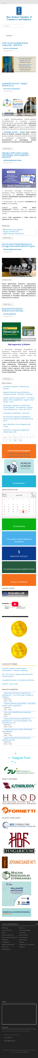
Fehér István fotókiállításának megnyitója (17, 712)
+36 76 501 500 (8, 1038)
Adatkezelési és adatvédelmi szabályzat (26, 946)
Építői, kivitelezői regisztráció (10, 937)
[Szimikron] (19, 787)
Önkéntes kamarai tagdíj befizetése (19, 456)
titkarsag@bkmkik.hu (9, 1041)
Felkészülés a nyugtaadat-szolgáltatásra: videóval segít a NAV (16, 431)
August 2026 (19, 495)
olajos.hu (25, 1052)
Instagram (11, 30)
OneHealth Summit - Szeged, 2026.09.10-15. (14, 84)
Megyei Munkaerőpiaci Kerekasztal (8, 946)
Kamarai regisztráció (7, 935)
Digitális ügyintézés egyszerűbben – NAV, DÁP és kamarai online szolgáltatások (19, 704)
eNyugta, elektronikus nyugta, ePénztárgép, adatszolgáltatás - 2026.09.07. (16, 155)
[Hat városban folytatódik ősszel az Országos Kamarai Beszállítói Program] (19, 267)
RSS (14, 30)
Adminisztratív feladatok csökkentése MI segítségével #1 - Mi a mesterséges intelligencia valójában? (17, 695)
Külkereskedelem (23, 935)
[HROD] (19, 800)
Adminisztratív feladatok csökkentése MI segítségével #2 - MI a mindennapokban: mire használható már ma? (17, 721)
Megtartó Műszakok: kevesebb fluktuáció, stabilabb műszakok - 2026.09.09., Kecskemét (18, 393)
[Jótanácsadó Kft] (19, 863)
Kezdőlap (21, 942)
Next (15, 440)
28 (23, 511)
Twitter (7, 30)
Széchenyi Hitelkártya (25, 930)
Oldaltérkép (5, 928)
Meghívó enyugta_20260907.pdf (13, 233)
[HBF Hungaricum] (19, 844)
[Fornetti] (19, 811)
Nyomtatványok (6, 949)
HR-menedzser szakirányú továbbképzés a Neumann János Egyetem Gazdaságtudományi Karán (18, 419)
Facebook (4, 30)
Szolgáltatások (6, 942)
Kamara (4, 932)
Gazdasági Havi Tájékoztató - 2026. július (16, 413)
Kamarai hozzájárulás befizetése (19, 454)
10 (10, 440)
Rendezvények (23, 940)
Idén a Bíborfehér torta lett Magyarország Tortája (16, 425)
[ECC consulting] (19, 826)
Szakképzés (5, 940)
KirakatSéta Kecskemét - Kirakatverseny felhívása (12, 309)
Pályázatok (22, 928)
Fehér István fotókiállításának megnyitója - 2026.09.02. (15, 44)
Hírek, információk (7, 930)
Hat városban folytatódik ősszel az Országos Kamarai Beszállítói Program (18, 245)
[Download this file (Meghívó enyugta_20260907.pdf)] (19, 230)
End (20, 440)
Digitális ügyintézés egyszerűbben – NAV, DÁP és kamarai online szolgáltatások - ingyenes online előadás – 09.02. (19, 400)
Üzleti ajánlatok (23, 937)
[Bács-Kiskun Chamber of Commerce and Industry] (19, 9)
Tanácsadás (22, 932)
